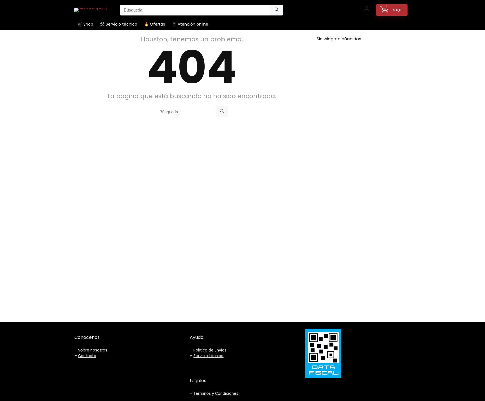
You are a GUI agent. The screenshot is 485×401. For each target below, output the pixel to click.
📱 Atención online (190, 24)
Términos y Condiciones (215, 393)
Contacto (87, 356)
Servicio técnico (208, 356)
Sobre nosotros (92, 350)
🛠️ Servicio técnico (118, 24)
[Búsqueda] (276, 10)
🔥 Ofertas (154, 24)
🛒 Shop (85, 24)
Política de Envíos (210, 350)
